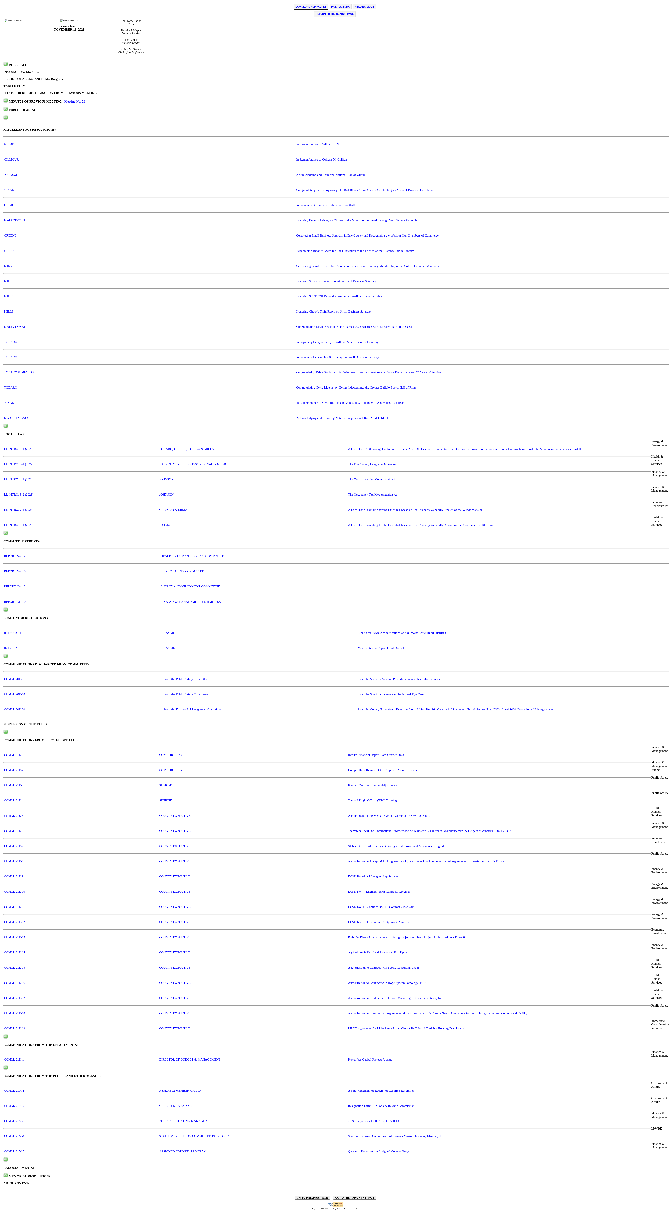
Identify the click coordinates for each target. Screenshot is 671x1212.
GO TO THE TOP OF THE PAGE (354, 1197)
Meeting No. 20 (74, 101)
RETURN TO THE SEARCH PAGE (335, 14)
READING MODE (364, 6)
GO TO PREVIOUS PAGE (312, 1197)
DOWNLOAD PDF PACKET (310, 6)
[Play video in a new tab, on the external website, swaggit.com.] (5, 65)
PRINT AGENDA (340, 6)
